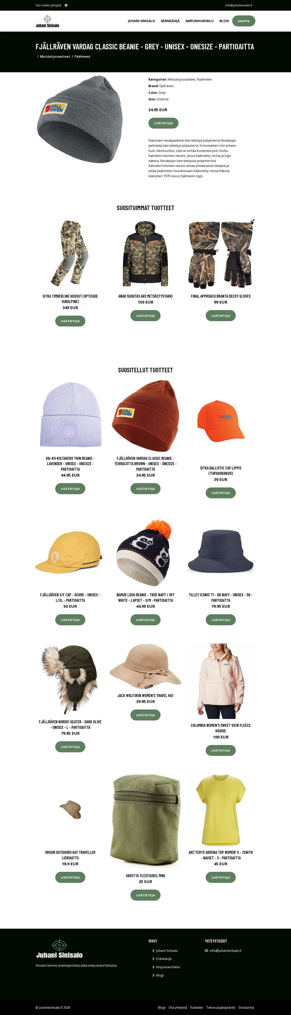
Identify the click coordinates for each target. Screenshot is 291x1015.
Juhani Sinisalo (141, 21)
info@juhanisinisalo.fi (238, 5)
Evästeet (196, 1007)
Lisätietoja (163, 123)
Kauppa (244, 21)
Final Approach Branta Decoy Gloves (221, 295)
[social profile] (66, 5)
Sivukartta (246, 1007)
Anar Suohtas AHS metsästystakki (145, 295)
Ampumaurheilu (199, 21)
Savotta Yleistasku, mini (145, 875)
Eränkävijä (170, 21)
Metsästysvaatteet (55, 56)
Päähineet (82, 56)
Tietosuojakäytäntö (220, 1007)
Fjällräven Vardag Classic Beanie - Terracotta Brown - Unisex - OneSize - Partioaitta (145, 463)
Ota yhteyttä (178, 1007)
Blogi (224, 21)
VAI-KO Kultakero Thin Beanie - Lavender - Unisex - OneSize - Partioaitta (70, 463)
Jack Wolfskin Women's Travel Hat (145, 695)
